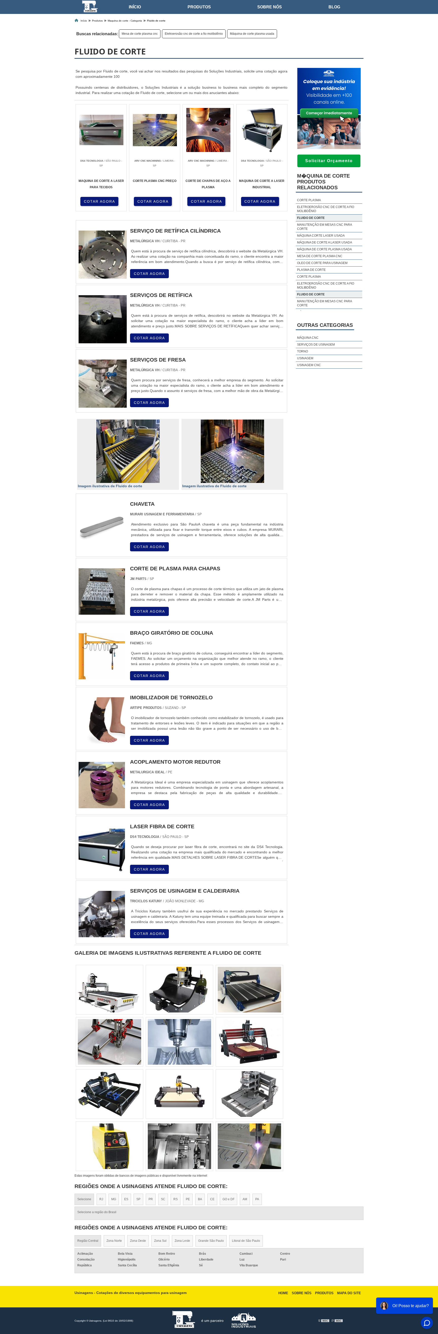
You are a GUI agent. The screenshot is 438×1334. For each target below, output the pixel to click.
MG (113, 1199)
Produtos (199, 7)
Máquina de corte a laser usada (324, 242)
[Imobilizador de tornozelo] (102, 741)
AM (245, 1199)
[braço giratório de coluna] (102, 676)
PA (257, 1199)
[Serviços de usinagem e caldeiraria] (102, 934)
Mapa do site (349, 1293)
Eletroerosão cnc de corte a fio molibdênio (194, 33)
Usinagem (305, 358)
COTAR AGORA (99, 201)
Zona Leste (182, 1241)
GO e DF (228, 1199)
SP (138, 1199)
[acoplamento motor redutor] (102, 805)
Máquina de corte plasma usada (252, 33)
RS (175, 1199)
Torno (302, 351)
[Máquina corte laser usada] (179, 1094)
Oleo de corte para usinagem (322, 263)
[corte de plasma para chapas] (102, 612)
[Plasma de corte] (109, 1042)
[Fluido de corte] (128, 451)
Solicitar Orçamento (329, 161)
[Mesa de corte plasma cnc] (109, 989)
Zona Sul (160, 1241)
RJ (101, 1199)
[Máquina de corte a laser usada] (109, 1094)
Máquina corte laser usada (321, 235)
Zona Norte (114, 1241)
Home (283, 1293)
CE (212, 1199)
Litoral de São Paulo (246, 1241)
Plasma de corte (311, 270)
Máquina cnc (308, 338)
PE (188, 1199)
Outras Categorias (325, 325)
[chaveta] (102, 547)
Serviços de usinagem (316, 344)
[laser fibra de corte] (102, 870)
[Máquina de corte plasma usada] (179, 1042)
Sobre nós (269, 7)
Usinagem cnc (309, 365)
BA (200, 1199)
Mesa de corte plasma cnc (140, 33)
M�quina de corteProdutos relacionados (323, 181)
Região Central (87, 1241)
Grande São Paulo (211, 1241)
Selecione (84, 1199)
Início (135, 7)
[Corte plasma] (179, 989)
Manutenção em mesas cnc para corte (324, 227)
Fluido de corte (311, 218)
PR (151, 1199)
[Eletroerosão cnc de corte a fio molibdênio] (249, 989)
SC (163, 1199)
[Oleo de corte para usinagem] (249, 1094)
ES (126, 1199)
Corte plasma (309, 200)
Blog (334, 7)
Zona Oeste (138, 1241)
